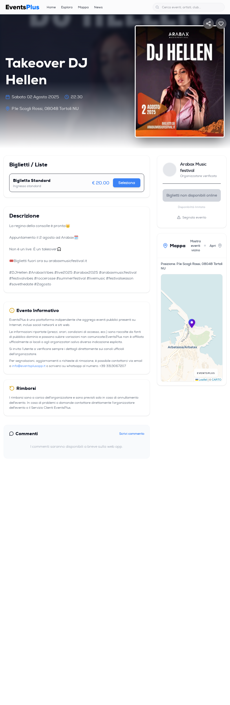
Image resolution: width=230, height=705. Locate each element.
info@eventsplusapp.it (28, 366)
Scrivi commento (131, 434)
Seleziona (126, 182)
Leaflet (202, 379)
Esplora (67, 7)
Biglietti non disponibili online (191, 195)
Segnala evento (194, 217)
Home (51, 7)
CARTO (216, 379)
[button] (191, 323)
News (98, 7)
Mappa (83, 7)
